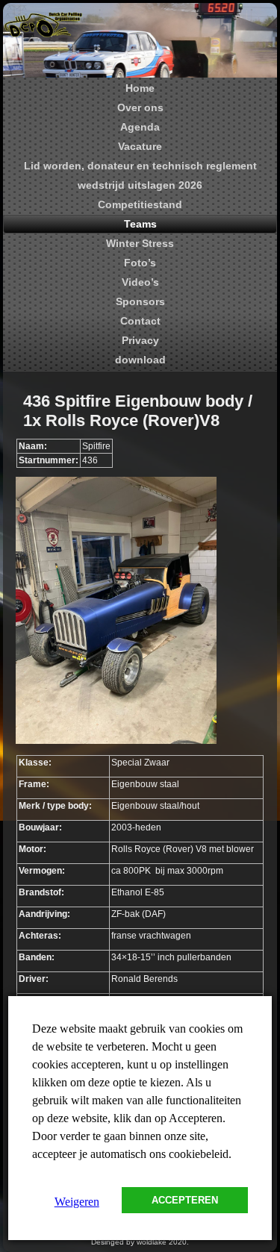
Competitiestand (140, 204)
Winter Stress (140, 243)
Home (140, 88)
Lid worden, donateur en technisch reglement (140, 166)
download (140, 360)
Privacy (140, 340)
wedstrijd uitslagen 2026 (140, 185)
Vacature (140, 146)
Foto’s (140, 263)
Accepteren (185, 1200)
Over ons (140, 107)
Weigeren (77, 1201)
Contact (140, 321)
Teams (140, 224)
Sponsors (140, 301)
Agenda (140, 127)
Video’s (140, 282)
